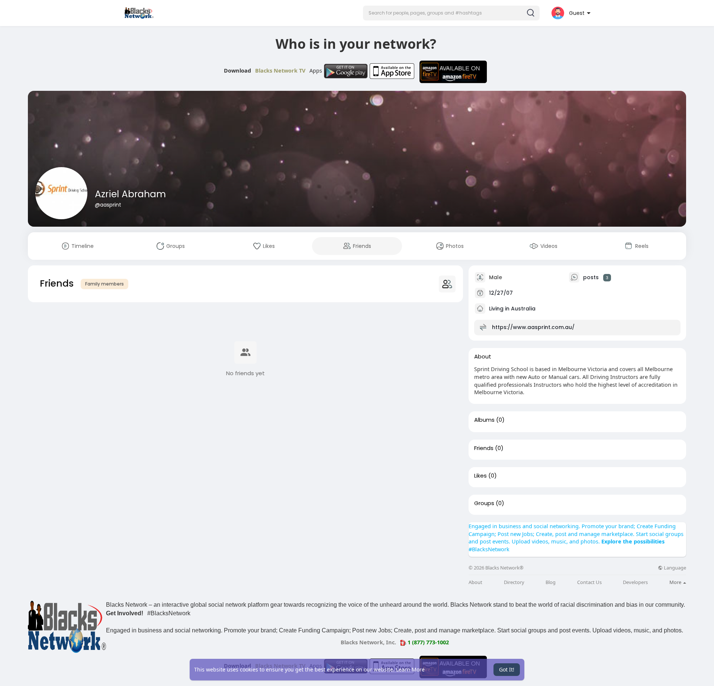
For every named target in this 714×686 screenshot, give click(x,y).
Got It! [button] (506, 669)
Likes (480, 476)
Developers (635, 582)
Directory (514, 582)
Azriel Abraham (130, 194)
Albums (484, 420)
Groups (484, 503)
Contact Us (589, 582)
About (475, 582)
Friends (483, 448)
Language (674, 567)
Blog (551, 582)
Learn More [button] (410, 669)
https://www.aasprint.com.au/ (533, 327)
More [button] (675, 582)
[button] (451, 13)
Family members (104, 284)
